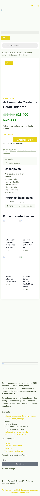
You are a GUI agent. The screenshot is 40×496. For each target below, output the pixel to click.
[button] (20, 32)
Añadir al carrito (25, 139)
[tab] (20, 159)
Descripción (9, 159)
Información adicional (12, 163)
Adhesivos (8, 99)
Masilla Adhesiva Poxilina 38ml (11, 279)
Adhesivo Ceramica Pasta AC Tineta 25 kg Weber (28, 281)
